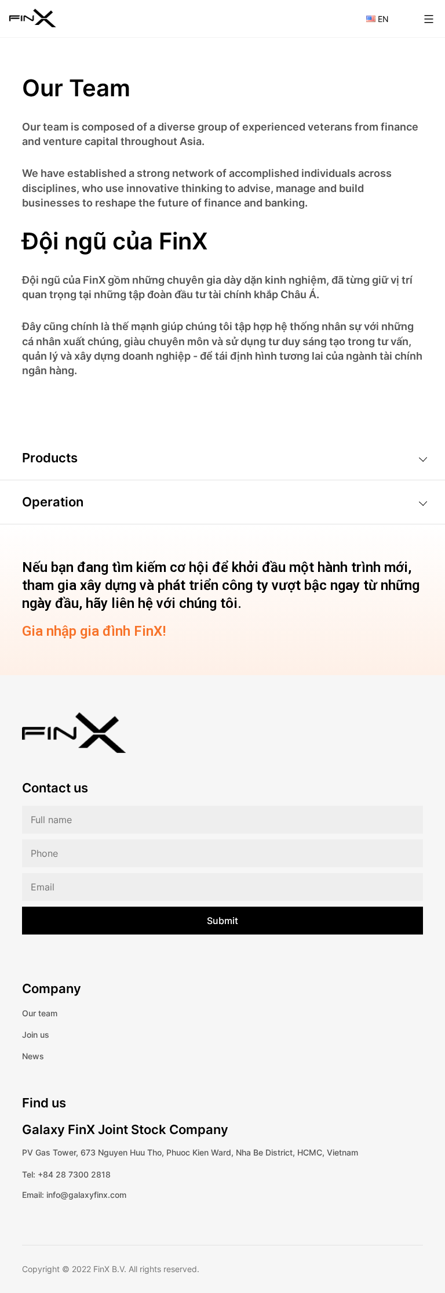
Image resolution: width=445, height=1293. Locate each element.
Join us (35, 1035)
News (33, 1056)
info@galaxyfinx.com (86, 1195)
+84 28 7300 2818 (74, 1174)
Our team (39, 1013)
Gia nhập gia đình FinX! (94, 631)
